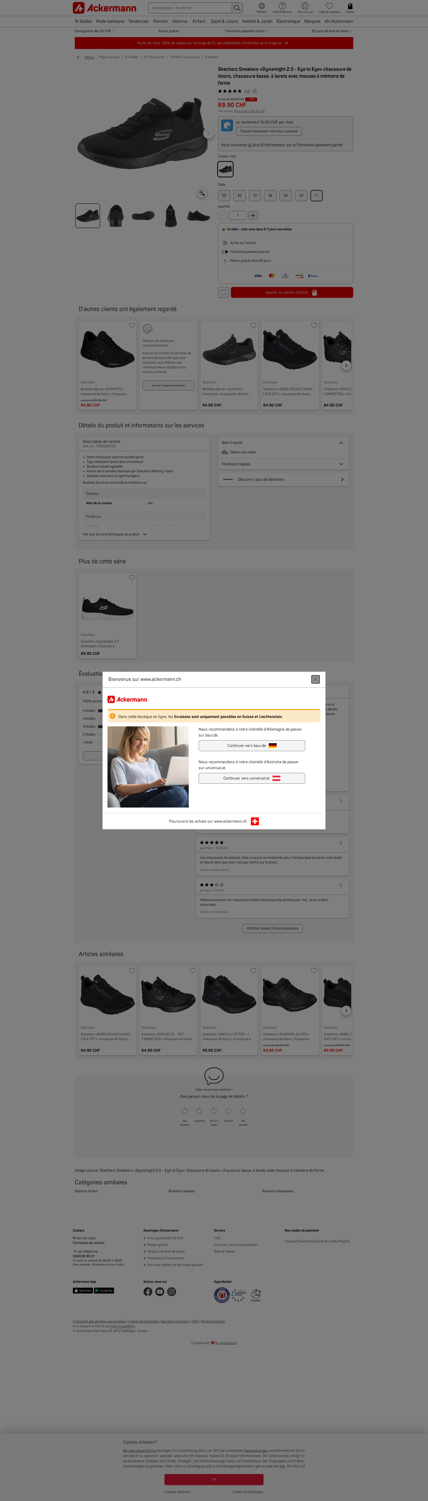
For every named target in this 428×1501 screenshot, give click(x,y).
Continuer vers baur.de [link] (246, 746)
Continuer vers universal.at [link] (246, 778)
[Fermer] (316, 679)
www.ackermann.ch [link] (230, 821)
